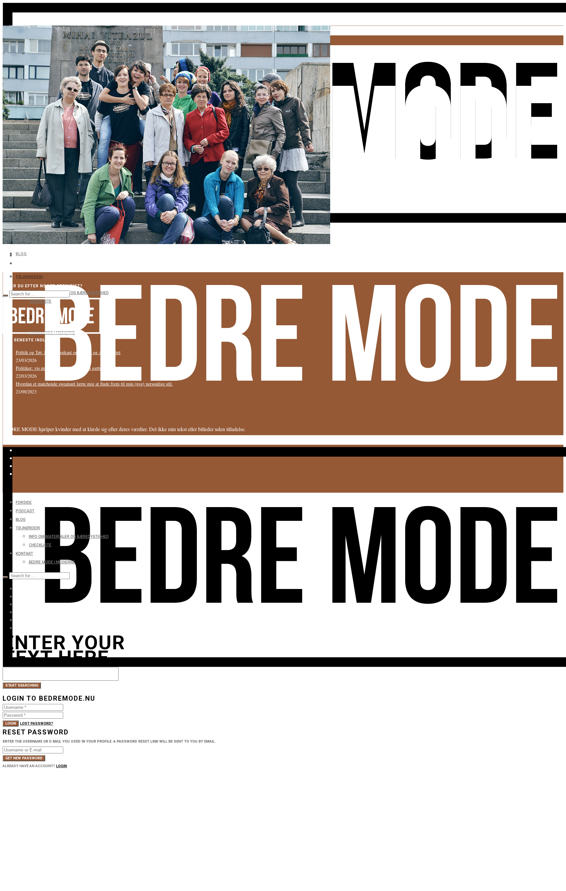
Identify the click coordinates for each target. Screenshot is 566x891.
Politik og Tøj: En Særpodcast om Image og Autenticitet (68, 352)
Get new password (24, 758)
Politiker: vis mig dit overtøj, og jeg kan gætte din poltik (68, 368)
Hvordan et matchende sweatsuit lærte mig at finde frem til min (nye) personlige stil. (94, 384)
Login (10, 723)
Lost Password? (36, 723)
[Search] (5, 295)
